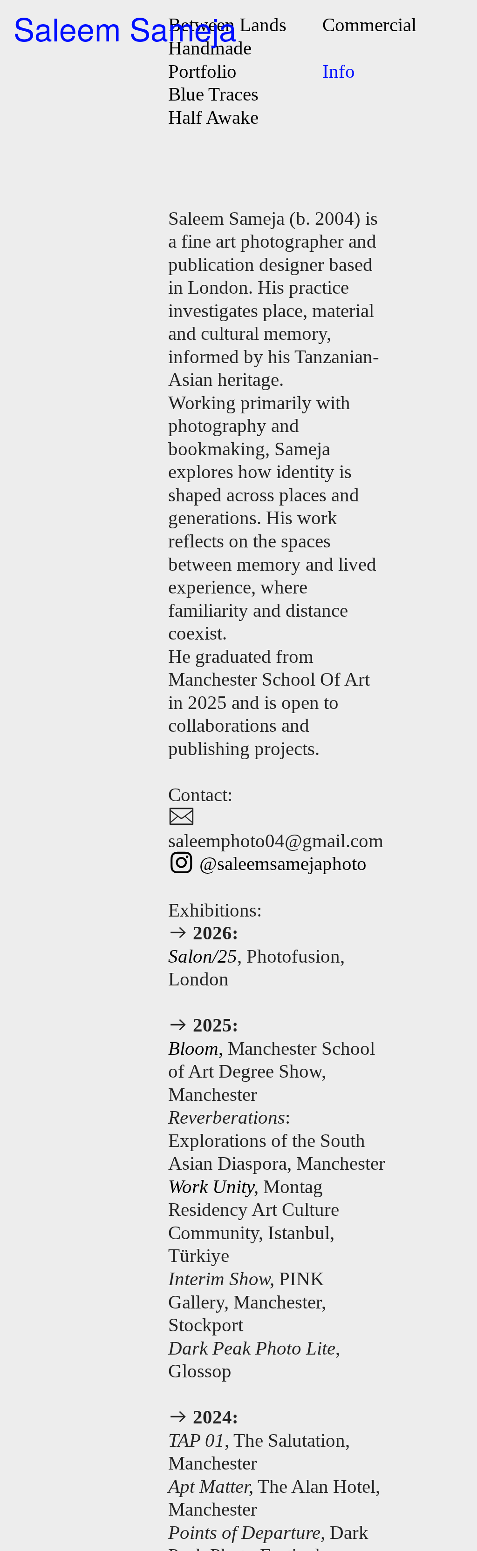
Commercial (369, 24)
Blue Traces (213, 94)
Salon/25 (202, 956)
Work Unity (211, 1186)
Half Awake (213, 117)
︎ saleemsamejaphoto (267, 863)
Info (338, 71)
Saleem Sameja (125, 27)
